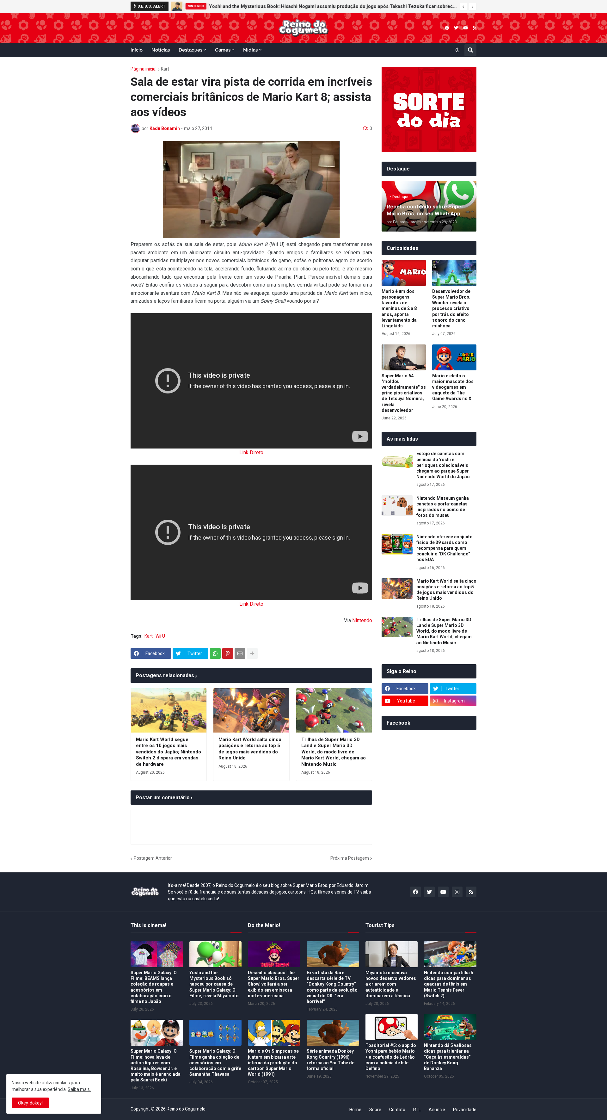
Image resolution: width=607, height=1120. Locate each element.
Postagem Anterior (153, 858)
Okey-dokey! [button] (30, 1102)
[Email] (240, 653)
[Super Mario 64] (404, 357)
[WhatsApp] (215, 653)
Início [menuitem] (137, 50)
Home (355, 1109)
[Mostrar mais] (252, 653)
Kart (165, 69)
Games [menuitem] (222, 50)
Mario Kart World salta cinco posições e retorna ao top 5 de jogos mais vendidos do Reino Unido (249, 749)
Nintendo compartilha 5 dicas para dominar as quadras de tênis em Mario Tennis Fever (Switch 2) (448, 984)
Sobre (375, 1109)
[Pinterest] (227, 653)
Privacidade (464, 1109)
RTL (417, 1109)
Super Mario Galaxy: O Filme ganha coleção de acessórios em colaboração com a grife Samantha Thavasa (215, 1063)
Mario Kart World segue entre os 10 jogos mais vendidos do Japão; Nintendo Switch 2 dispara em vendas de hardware (168, 752)
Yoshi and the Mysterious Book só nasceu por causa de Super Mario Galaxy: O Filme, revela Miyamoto (214, 984)
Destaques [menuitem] (190, 50)
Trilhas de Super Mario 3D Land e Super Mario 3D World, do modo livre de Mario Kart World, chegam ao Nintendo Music (333, 752)
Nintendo (362, 620)
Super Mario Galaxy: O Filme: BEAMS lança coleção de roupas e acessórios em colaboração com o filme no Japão (154, 987)
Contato (397, 1109)
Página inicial (143, 69)
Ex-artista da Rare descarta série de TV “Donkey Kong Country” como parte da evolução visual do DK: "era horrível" (332, 987)
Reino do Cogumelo (186, 1108)
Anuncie (437, 1109)
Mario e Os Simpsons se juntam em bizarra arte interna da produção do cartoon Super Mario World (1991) (273, 1063)
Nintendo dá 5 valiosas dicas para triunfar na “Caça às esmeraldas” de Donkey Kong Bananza (448, 1057)
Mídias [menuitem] (250, 50)
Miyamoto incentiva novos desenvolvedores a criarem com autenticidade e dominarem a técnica (390, 984)
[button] (463, 6)
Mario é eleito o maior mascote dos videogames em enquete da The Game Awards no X (453, 387)
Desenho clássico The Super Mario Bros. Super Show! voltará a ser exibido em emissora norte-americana (273, 984)
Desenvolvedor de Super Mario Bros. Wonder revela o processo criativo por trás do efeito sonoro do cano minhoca (451, 308)
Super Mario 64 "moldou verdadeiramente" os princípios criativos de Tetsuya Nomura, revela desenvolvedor (404, 393)
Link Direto (251, 452)
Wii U (160, 636)
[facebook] (447, 28)
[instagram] (457, 892)
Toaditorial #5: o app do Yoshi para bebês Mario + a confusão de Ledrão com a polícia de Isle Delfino (390, 1057)
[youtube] (465, 28)
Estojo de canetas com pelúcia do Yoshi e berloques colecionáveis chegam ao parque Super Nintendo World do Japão (443, 465)
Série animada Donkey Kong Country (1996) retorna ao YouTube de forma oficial (330, 1060)
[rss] (474, 28)
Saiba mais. (79, 1089)
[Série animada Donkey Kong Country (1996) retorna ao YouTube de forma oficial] (333, 1033)
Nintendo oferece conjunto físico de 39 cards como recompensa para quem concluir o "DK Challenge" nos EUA (444, 548)
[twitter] (456, 28)
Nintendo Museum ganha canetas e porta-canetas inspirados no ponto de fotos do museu (442, 507)
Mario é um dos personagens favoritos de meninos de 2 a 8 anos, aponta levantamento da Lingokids (399, 308)
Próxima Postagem (349, 858)
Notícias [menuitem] (160, 50)
